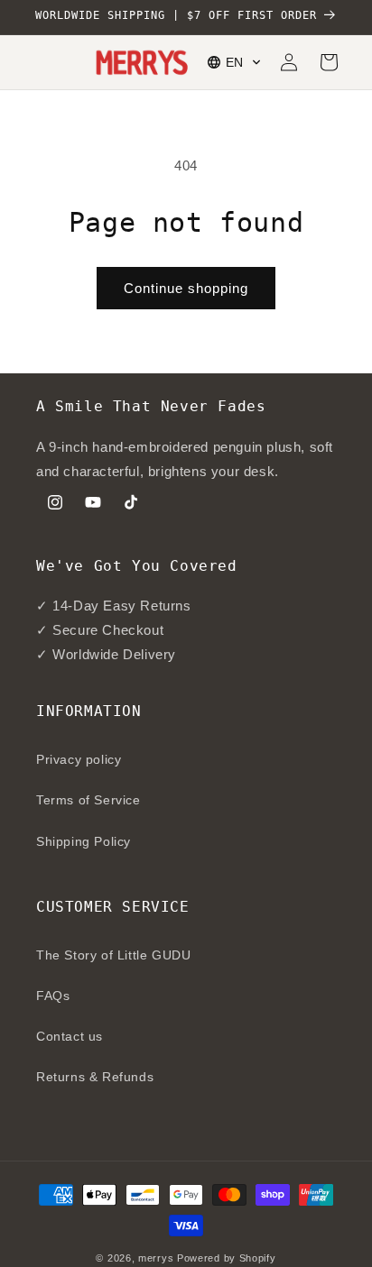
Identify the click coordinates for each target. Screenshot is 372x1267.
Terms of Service (88, 800)
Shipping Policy (83, 841)
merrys (155, 1258)
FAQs (53, 995)
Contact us (69, 1036)
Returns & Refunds (94, 1077)
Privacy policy (78, 759)
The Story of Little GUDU (113, 955)
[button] (234, 62)
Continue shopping (186, 288)
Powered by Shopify (226, 1258)
